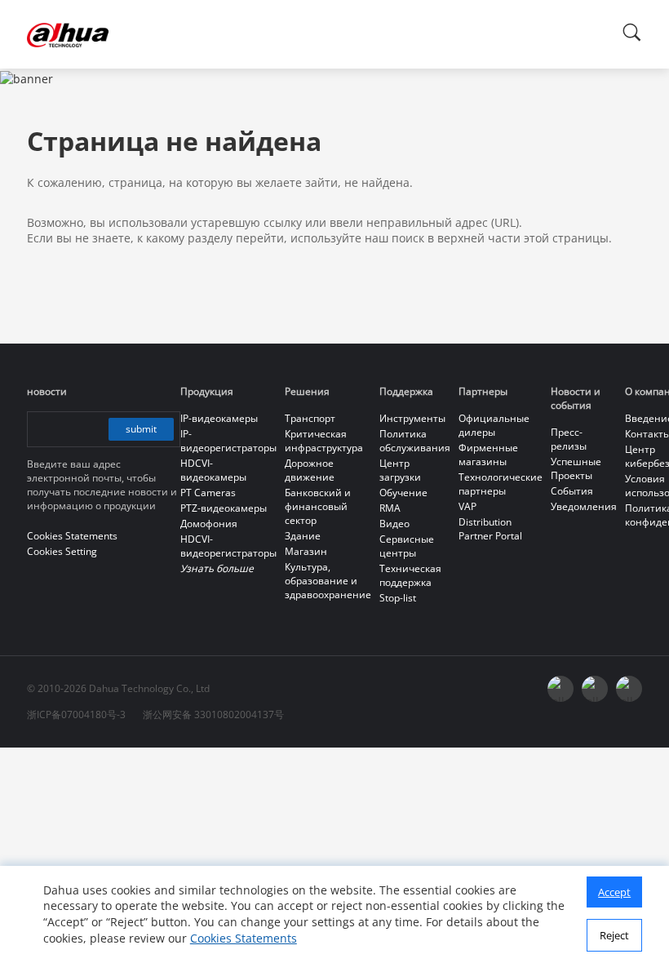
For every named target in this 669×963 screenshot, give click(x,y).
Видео (394, 523)
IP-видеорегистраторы (228, 441)
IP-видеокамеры (219, 418)
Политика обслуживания (414, 441)
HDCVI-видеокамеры (213, 470)
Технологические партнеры (501, 484)
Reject (614, 935)
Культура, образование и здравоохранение (328, 580)
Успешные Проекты (576, 468)
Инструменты (412, 418)
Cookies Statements (243, 938)
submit (141, 429)
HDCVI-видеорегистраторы (228, 546)
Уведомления (584, 506)
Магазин (306, 551)
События (572, 491)
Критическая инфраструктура (324, 441)
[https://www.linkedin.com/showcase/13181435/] (595, 689)
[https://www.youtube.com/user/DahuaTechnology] (560, 689)
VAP (467, 506)
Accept (614, 892)
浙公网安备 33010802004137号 (213, 714)
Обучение (403, 492)
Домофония (208, 523)
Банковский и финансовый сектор (318, 506)
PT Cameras (208, 492)
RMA (390, 508)
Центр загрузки (400, 470)
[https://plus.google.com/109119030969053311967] (629, 689)
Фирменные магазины (488, 454)
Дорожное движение (309, 470)
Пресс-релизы (569, 439)
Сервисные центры (406, 546)
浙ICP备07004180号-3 (76, 714)
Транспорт (310, 418)
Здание (303, 536)
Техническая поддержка (410, 575)
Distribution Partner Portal (490, 529)
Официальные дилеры (494, 425)
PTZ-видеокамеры (223, 508)
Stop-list (397, 598)
